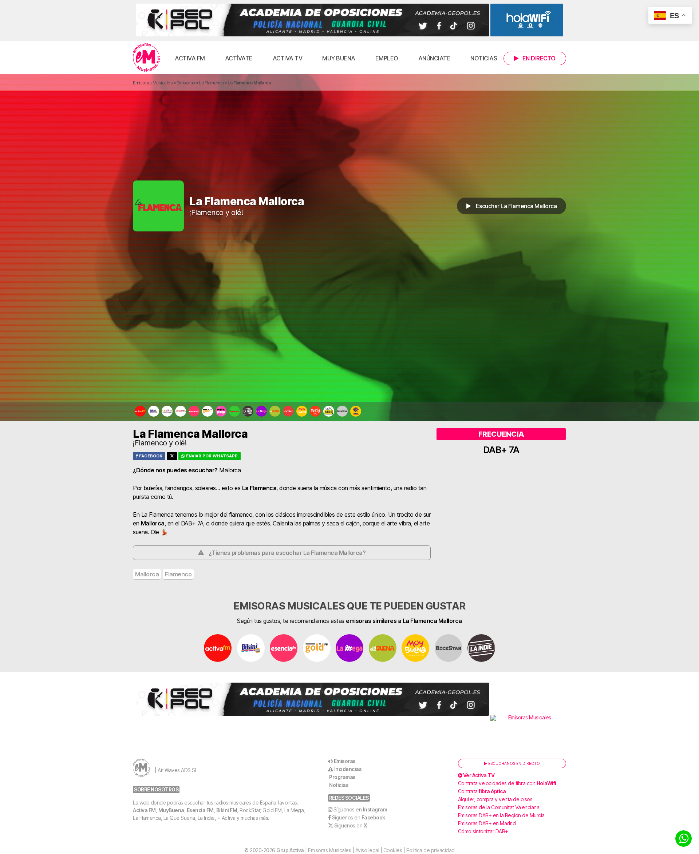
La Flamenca (211, 83)
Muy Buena (338, 58)
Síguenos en (360, 809)
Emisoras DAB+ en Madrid (487, 823)
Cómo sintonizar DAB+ (483, 831)
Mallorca (147, 574)
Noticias (483, 58)
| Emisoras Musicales (313, 850)
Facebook (150, 455)
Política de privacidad (430, 850)
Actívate (239, 58)
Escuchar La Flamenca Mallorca (515, 206)
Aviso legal (367, 850)
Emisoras (186, 83)
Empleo (386, 58)
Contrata (482, 791)
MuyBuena (171, 810)
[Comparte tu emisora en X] (172, 456)
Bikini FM (226, 810)
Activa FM (190, 58)
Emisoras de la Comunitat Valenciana (499, 807)
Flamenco (178, 574)
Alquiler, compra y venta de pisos (495, 799)
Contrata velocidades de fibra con (507, 783)
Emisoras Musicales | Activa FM (146, 57)
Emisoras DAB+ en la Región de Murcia (501, 815)
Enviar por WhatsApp (211, 455)
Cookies (392, 850)
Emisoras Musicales (153, 83)
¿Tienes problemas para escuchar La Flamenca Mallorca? (287, 552)
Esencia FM (200, 810)
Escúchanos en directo (513, 763)
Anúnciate (434, 58)
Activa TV (288, 58)
